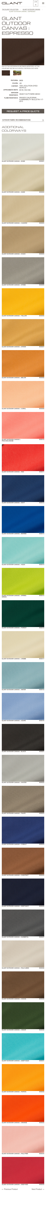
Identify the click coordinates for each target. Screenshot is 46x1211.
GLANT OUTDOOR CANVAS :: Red (13, 472)
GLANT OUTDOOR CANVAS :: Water (14, 690)
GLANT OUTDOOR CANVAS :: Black (14, 751)
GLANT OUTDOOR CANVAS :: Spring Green (14, 596)
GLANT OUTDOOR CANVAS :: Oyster (14, 782)
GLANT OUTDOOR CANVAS (31, 9)
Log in (35, 3)
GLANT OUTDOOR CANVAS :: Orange (14, 1123)
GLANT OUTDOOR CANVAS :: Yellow (14, 316)
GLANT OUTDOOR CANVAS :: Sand (13, 192)
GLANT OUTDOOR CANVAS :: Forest (14, 628)
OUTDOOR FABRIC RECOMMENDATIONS (16, 120)
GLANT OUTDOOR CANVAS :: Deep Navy (15, 906)
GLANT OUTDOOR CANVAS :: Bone (13, 161)
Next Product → (38, 1189)
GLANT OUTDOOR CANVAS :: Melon (14, 378)
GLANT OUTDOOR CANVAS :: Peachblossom (11, 440)
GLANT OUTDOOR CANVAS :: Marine (14, 534)
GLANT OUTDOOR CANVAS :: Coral (14, 409)
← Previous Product (10, 1189)
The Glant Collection (10, 9)
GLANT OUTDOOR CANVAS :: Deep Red (15, 1184)
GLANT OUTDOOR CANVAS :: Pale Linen (15, 968)
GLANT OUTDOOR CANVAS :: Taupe (14, 813)
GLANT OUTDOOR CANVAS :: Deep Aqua (15, 1061)
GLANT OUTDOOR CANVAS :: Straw (14, 347)
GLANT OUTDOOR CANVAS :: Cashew (14, 223)
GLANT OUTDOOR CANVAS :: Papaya (14, 1092)
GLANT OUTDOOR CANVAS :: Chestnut (15, 875)
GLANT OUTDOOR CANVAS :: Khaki (13, 254)
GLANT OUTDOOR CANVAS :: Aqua (13, 565)
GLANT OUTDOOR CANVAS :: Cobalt (14, 844)
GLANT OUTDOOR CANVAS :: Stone (14, 285)
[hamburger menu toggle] (43, 3)
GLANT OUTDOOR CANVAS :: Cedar (14, 1030)
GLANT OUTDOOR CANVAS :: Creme (14, 659)
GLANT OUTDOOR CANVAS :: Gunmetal (15, 937)
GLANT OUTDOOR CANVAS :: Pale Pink (15, 1154)
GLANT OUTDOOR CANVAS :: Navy (13, 503)
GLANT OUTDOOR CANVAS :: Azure (14, 721)
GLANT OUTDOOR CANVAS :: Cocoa (14, 999)
